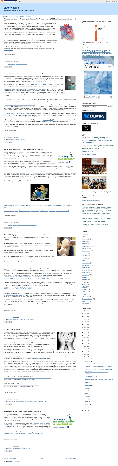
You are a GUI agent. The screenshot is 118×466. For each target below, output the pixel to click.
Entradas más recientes (10, 458)
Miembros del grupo (87, 151)
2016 (85, 338)
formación (84, 258)
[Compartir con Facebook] (10, 67)
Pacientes (29, 225)
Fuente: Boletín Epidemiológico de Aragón (13, 265)
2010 (85, 354)
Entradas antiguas (71, 458)
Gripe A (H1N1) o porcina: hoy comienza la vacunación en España (26, 235)
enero (86, 407)
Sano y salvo (11, 7)
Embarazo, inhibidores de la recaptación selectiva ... (99, 363)
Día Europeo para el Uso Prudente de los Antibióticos (22, 411)
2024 (85, 316)
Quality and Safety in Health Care (45, 84)
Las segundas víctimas (12, 329)
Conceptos (10, 401)
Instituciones (20, 225)
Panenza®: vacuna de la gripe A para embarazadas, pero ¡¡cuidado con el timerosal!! (26, 276)
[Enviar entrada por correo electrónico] (19, 61)
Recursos (23, 139)
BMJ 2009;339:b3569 (8, 50)
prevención (26, 319)
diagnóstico (85, 248)
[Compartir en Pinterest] (11, 67)
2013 (85, 346)
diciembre (87, 359)
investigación (11, 139)
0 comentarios (16, 61)
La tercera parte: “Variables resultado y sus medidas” (20, 105)
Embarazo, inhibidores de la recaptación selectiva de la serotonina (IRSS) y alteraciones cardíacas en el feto (40, 19)
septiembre (88, 385)
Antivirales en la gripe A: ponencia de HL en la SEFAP (18, 287)
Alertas (84, 234)
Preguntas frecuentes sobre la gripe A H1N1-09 (16, 295)
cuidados (84, 243)
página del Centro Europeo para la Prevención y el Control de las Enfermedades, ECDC (30, 173)
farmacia (18, 64)
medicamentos (23, 64)
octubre (87, 382)
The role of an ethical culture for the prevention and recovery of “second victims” (21, 385)
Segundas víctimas (42, 401)
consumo (84, 241)
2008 (85, 410)
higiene (84, 260)
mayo (86, 396)
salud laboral (34, 401)
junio (86, 393)
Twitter (84, 303)
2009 (85, 357)
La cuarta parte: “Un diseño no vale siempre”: (18, 113)
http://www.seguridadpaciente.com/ (91, 200)
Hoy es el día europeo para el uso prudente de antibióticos (24, 149)
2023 (85, 319)
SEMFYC (38, 293)
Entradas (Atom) (15, 461)
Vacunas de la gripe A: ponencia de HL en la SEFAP (18, 288)
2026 (85, 311)
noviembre (88, 361)
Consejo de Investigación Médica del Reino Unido (22, 79)
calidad (84, 236)
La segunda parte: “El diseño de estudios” (16, 99)
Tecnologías (85, 301)
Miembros (29, 16)
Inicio (41, 458)
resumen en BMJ (48, 120)
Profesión (34, 225)
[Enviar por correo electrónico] (4, 67)
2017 (85, 335)
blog (45, 417)
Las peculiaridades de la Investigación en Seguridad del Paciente (26, 74)
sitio (23, 426)
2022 (85, 321)
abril (86, 399)
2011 (85, 351)
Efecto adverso (11, 64)
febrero (87, 404)
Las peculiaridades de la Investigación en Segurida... (99, 366)
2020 (85, 327)
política (84, 287)
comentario (42, 358)
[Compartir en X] (8, 67)
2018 (85, 332)
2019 (85, 330)
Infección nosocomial (87, 265)
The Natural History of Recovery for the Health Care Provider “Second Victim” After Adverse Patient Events (27, 378)
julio (86, 391)
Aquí (5, 269)
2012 (85, 349)
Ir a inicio (5, 16)
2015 (85, 340)
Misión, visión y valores (17, 16)
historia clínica (86, 263)
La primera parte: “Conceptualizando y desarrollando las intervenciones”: (25, 89)
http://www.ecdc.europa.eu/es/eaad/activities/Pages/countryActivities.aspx (24, 433)
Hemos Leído (45, 273)
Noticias (25, 225)
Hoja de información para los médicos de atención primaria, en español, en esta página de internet (30, 205)
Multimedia (85, 277)
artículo (33, 357)
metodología (17, 139)
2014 (85, 343)
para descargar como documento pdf (59, 211)
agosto (87, 388)
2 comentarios (16, 399)
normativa (84, 279)
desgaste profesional (87, 246)
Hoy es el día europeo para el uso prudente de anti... (99, 369)
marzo (86, 401)
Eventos (10, 225)
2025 (85, 313)
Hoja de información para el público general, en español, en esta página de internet (26, 211)
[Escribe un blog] (6, 67)
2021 (85, 324)
